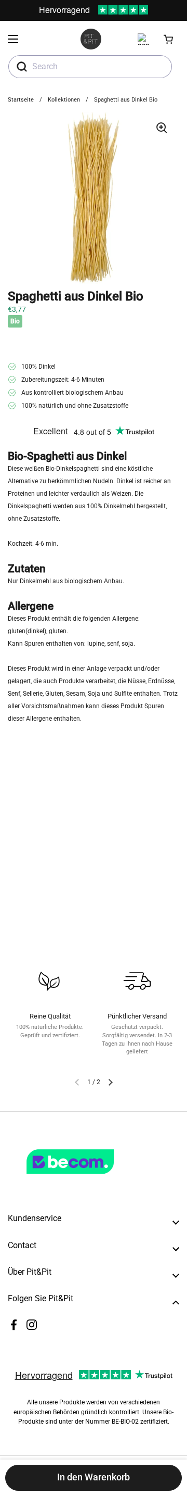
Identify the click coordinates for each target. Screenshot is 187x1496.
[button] (168, 39)
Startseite (21, 99)
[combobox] (90, 66)
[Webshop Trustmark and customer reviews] (91, 1178)
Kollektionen (64, 99)
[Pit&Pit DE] (91, 39)
